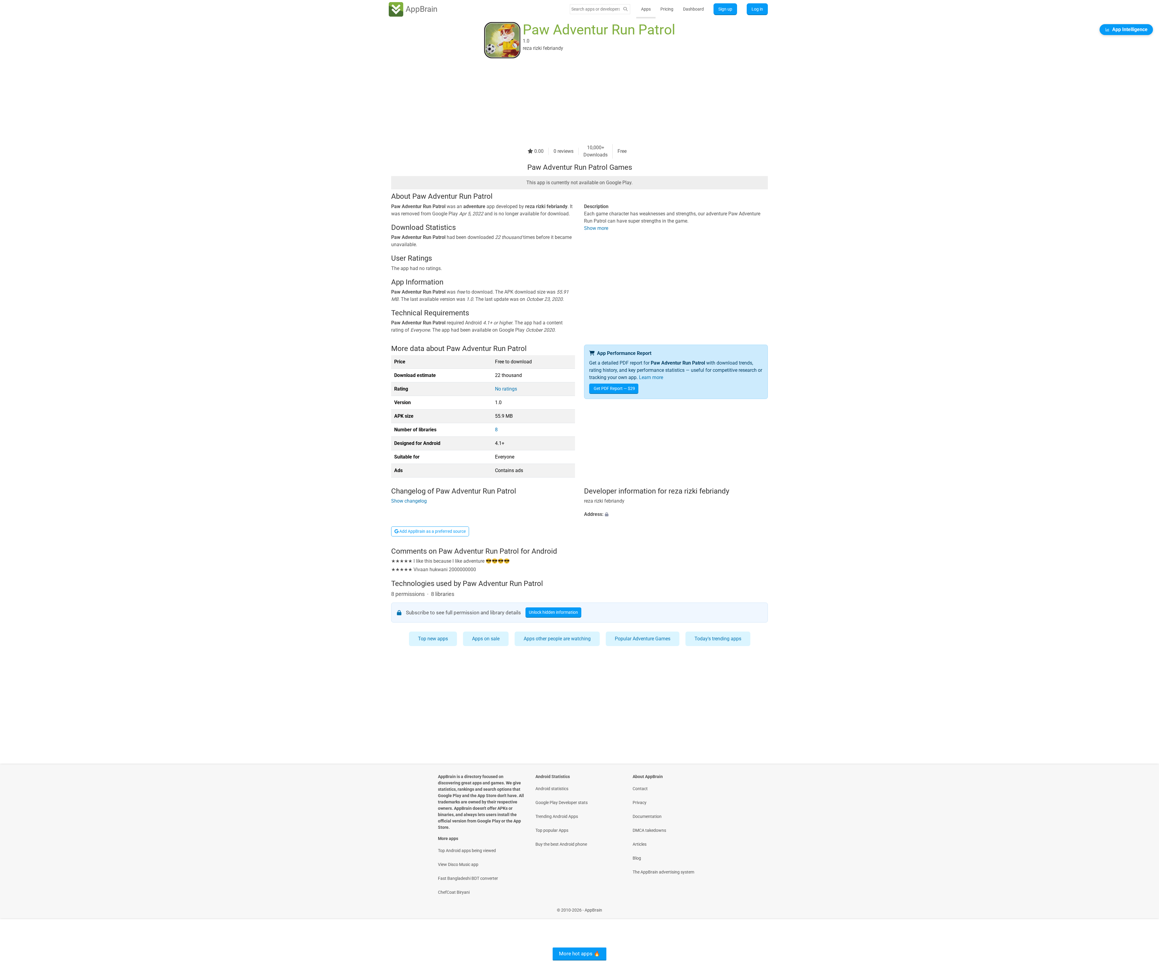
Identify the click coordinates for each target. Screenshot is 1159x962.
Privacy (640, 802)
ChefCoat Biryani (454, 892)
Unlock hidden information (553, 612)
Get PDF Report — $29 (614, 388)
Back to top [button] (1144, 907)
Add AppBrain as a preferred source (432, 531)
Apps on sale (486, 639)
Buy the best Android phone (561, 844)
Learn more (651, 377)
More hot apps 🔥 (579, 954)
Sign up (725, 9)
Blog (637, 858)
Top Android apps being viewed (467, 850)
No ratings (506, 389)
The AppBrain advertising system (663, 872)
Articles (640, 844)
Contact (640, 788)
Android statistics (551, 788)
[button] (676, 514)
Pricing (666, 9)
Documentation (647, 816)
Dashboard (693, 9)
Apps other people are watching (557, 639)
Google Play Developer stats (561, 802)
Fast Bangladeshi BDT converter (468, 878)
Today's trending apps (717, 639)
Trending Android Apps (556, 816)
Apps (646, 9)
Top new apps (433, 639)
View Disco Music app (458, 864)
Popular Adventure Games (642, 639)
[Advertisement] (572, 102)
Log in (757, 9)
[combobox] (595, 9)
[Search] (625, 9)
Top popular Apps (551, 830)
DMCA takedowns (649, 830)
